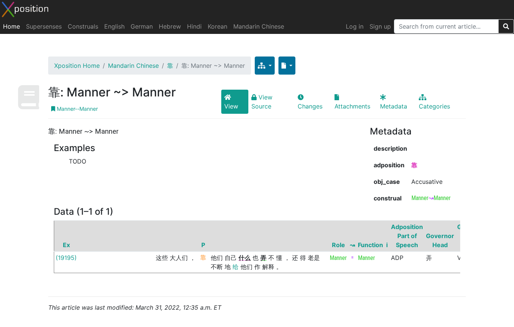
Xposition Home (77, 65)
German (142, 26)
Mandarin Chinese (258, 26)
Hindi (194, 26)
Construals (83, 26)
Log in (354, 26)
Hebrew (170, 26)
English (114, 26)
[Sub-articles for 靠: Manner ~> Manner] (265, 66)
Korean (217, 26)
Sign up (380, 26)
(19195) (66, 257)
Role (338, 245)
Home (11, 26)
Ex (66, 245)
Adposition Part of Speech (407, 236)
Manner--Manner (76, 108)
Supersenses (44, 26)
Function (370, 245)
